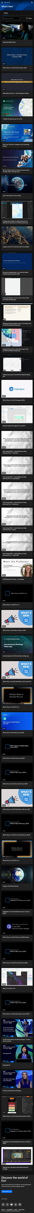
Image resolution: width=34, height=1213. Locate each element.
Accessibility (10, 1209)
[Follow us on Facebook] (7, 1204)
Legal (15, 1209)
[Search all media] (32, 2)
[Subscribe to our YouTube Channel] (11, 1204)
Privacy (3, 1209)
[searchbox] (11, 18)
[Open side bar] (2, 2)
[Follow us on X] (3, 1204)
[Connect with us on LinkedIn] (15, 1204)
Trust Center (21, 1209)
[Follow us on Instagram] (20, 1204)
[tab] (5, 12)
